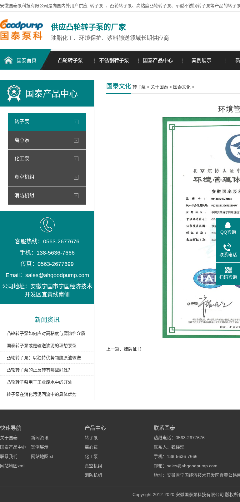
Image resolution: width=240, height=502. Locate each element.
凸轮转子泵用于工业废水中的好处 (39, 382)
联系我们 (9, 456)
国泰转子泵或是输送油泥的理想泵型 (42, 345)
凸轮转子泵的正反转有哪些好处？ (39, 369)
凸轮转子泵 (70, 60)
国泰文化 (182, 86)
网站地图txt (42, 456)
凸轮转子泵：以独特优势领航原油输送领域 (47, 357)
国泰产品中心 (158, 60)
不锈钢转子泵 (114, 60)
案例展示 (202, 60)
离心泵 (21, 140)
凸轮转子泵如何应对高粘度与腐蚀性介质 (46, 333)
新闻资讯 (39, 437)
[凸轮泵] (21, 38)
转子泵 (96, 5)
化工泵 (21, 158)
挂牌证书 (132, 348)
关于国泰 (159, 86)
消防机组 (24, 195)
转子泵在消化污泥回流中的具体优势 (42, 394)
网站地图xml (12, 465)
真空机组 (24, 177)
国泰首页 (27, 60)
